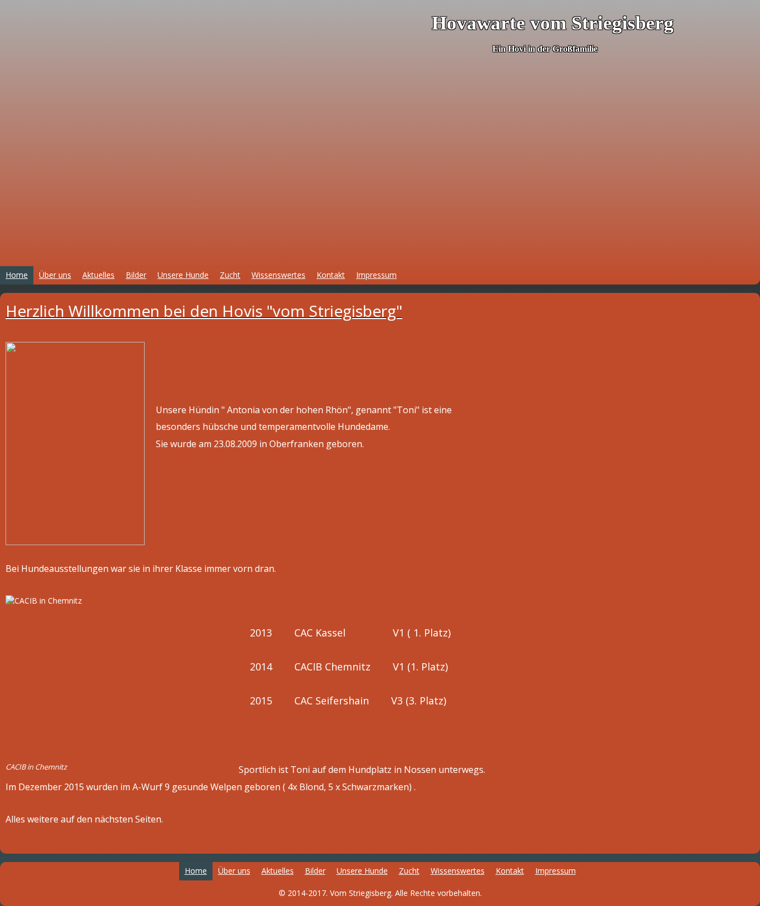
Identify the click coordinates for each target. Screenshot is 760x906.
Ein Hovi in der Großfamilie (545, 48)
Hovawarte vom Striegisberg (553, 23)
